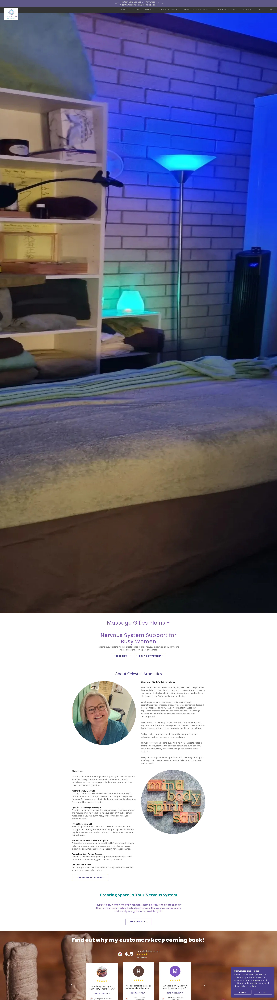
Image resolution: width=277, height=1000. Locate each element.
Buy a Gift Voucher (150, 656)
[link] (11, 9)
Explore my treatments (90, 877)
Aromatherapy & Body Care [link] (198, 10)
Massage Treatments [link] (143, 10)
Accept (263, 992)
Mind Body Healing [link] (169, 10)
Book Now (121, 656)
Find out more (138, 922)
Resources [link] (248, 10)
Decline (242, 992)
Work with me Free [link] (228, 10)
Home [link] (124, 10)
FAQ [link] (271, 10)
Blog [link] (261, 10)
